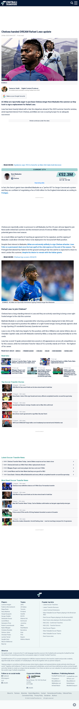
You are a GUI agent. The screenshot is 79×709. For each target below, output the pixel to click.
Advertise (24, 693)
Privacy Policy (38, 695)
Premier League (28, 351)
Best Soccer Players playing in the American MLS (58, 617)
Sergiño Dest (5, 639)
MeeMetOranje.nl (72, 685)
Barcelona (24, 630)
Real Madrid (24, 628)
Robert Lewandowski (7, 625)
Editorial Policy (67, 693)
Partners (17, 693)
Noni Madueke (56, 351)
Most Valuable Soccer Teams (52, 633)
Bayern (23, 637)
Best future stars (48, 636)
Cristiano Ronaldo (6, 630)
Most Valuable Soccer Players (52, 631)
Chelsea (39, 351)
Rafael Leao (68, 351)
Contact (43, 693)
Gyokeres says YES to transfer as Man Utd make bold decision (37, 165)
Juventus (23, 623)
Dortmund (24, 621)
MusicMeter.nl (71, 681)
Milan (47, 351)
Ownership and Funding (54, 693)
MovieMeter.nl (56, 681)
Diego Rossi (4, 609)
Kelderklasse (70, 683)
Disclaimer (47, 695)
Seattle (23, 614)
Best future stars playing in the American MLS (57, 620)
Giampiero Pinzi (6, 623)
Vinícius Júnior (5, 632)
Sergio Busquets (6, 614)
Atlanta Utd (24, 618)
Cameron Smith (14, 88)
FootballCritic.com (72, 676)
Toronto (23, 609)
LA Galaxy (23, 607)
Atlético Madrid (25, 639)
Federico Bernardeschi (8, 607)
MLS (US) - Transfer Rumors (51, 625)
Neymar (3, 644)
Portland (23, 611)
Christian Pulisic (6, 634)
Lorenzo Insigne (6, 604)
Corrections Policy (27, 695)
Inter (22, 632)
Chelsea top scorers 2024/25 (25, 257)
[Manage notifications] (74, 704)
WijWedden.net (56, 683)
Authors (54, 695)
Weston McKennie (6, 641)
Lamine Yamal (5, 637)
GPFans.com (70, 678)
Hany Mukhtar (5, 611)
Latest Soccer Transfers (50, 604)
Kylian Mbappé (6, 628)
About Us (10, 693)
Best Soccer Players (49, 628)
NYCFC (23, 616)
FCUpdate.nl (55, 678)
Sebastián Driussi (6, 618)
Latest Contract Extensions (51, 610)
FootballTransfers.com (59, 676)
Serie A (18, 351)
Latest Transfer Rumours (51, 607)
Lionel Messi (5, 621)
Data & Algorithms (34, 693)
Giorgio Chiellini (6, 616)
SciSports (57, 660)
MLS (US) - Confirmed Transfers (53, 623)
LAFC (22, 604)
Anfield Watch (56, 685)
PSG (22, 634)
